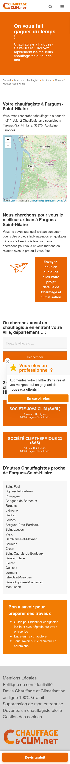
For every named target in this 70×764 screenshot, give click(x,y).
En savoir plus (38, 398)
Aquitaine (47, 80)
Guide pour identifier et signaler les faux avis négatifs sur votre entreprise (36, 626)
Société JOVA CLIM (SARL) (35, 408)
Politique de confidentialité (28, 684)
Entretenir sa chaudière (30, 636)
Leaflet (14, 200)
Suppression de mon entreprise (33, 703)
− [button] (8, 145)
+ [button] (8, 139)
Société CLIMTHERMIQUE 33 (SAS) (35, 440)
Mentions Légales (20, 678)
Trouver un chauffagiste (26, 80)
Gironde (59, 80)
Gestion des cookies (22, 716)
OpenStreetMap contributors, (43, 200)
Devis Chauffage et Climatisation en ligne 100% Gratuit (34, 694)
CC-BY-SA (61, 200)
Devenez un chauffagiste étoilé (32, 710)
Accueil (7, 80)
